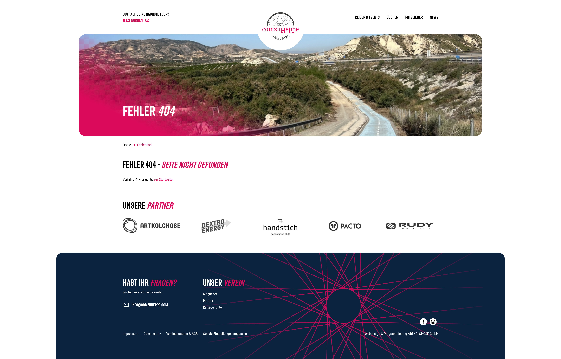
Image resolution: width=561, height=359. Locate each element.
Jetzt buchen (133, 20)
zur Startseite (163, 180)
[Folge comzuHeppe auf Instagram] (433, 321)
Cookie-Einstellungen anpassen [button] (225, 334)
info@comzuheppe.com (149, 304)
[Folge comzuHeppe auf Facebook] (423, 321)
